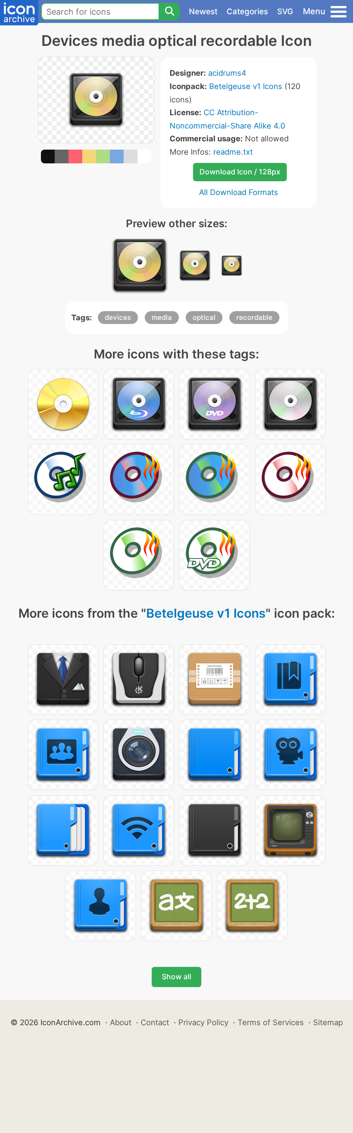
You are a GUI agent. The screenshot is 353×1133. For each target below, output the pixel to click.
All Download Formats (238, 192)
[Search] (169, 11)
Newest (203, 11)
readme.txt (233, 151)
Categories (247, 11)
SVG (285, 11)
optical (204, 317)
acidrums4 (227, 73)
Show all (176, 976)
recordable (254, 317)
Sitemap (328, 1022)
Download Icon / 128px (239, 171)
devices (118, 317)
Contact (155, 1022)
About (120, 1022)
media (162, 317)
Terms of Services (271, 1022)
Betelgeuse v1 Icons (245, 86)
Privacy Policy (203, 1022)
